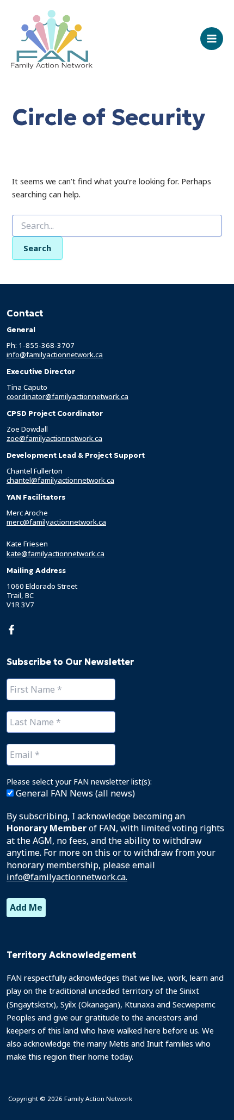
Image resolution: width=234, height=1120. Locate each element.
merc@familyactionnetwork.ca (56, 522)
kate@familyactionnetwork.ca (55, 553)
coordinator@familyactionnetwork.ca (67, 396)
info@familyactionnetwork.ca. (67, 877)
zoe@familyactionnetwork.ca (54, 438)
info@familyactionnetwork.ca (55, 354)
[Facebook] (11, 629)
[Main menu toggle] (211, 38)
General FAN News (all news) (74, 793)
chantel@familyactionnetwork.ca (60, 480)
